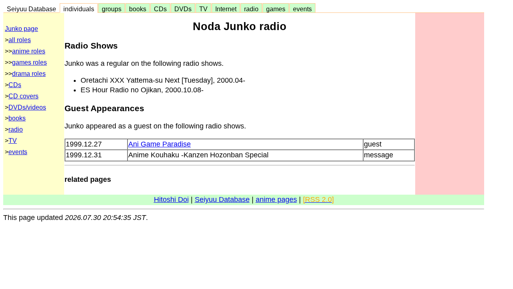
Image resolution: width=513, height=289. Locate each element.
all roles (19, 40)
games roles (29, 62)
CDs (160, 8)
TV (203, 8)
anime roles (28, 51)
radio (251, 8)
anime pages (276, 199)
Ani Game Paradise (159, 144)
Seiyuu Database (31, 8)
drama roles (29, 73)
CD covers (23, 96)
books (137, 8)
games (276, 8)
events (302, 8)
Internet (226, 8)
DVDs (183, 8)
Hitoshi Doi (171, 199)
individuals (78, 8)
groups (112, 8)
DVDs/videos (27, 107)
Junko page (21, 28)
